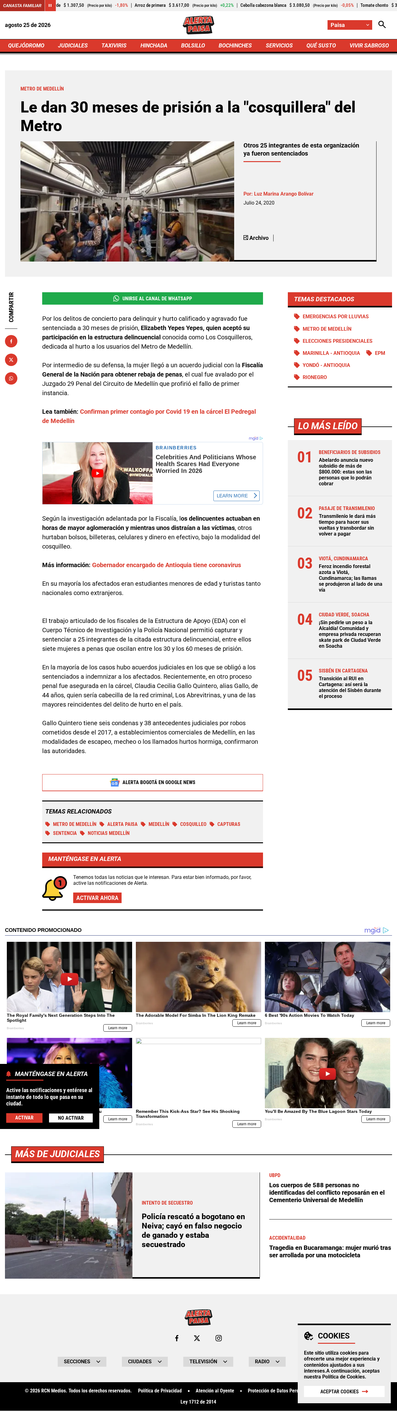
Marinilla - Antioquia (331, 353)
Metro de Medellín (74, 824)
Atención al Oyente (215, 1390)
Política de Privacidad (160, 1390)
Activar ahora (97, 898)
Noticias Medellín (109, 833)
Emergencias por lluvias (336, 317)
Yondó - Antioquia (326, 365)
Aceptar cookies (339, 1392)
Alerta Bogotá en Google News (159, 782)
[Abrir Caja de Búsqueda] (382, 25)
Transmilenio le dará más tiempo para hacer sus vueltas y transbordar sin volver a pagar (347, 525)
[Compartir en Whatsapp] (11, 378)
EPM (380, 353)
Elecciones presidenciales (337, 341)
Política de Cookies (343, 1377)
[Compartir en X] (11, 360)
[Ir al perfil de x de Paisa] (197, 1338)
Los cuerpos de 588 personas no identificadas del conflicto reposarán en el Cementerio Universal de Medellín (327, 1192)
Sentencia (65, 833)
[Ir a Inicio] (198, 25)
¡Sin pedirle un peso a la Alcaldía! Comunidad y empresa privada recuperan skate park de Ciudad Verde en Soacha (350, 634)
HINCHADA (154, 45)
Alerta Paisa (122, 824)
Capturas (228, 824)
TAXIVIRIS (114, 45)
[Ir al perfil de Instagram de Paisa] (219, 1338)
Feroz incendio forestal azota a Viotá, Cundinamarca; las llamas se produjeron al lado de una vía (350, 578)
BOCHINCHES (235, 45)
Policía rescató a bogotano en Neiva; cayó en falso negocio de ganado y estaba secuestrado (193, 1230)
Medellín (159, 824)
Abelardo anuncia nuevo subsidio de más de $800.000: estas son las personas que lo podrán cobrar (346, 472)
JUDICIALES (73, 45)
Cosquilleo (193, 824)
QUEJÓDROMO (26, 45)
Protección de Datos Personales (280, 1390)
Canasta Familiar (22, 5)
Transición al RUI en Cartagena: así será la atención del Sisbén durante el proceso (350, 687)
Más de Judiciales (57, 1154)
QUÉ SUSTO (321, 45)
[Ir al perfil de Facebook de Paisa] (176, 1338)
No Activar (71, 1118)
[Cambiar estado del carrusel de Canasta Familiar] (50, 5)
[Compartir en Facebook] (11, 341)
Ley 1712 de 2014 (198, 1402)
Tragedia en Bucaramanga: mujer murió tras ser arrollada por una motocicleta (330, 1251)
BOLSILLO (193, 45)
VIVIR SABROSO (369, 45)
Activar (24, 1117)
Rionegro (315, 377)
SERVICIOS (279, 45)
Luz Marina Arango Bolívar (284, 194)
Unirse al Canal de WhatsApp (157, 299)
